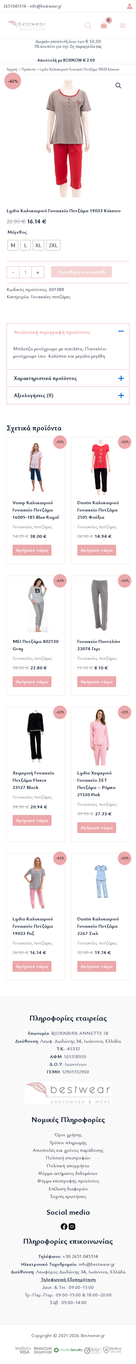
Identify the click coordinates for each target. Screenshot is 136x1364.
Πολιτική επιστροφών (68, 1157)
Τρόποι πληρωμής (68, 1142)
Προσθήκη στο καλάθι (81, 272)
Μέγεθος (17, 232)
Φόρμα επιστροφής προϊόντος (68, 1180)
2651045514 (14, 6)
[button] (118, 86)
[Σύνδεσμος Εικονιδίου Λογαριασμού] (130, 6)
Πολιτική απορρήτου (68, 1165)
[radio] (13, 245)
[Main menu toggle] (122, 25)
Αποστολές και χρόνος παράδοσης (68, 1150)
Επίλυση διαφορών (68, 1188)
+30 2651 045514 (80, 1256)
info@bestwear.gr (46, 6)
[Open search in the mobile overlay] (88, 25)
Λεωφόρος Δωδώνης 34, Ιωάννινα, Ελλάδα (80, 1271)
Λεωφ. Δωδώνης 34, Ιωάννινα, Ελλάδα (80, 1041)
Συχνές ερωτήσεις (68, 1196)
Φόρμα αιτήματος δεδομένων (68, 1173)
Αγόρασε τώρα (32, 550)
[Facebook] (65, 1228)
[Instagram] (72, 1228)
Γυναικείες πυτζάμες (50, 296)
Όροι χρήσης (68, 1134)
